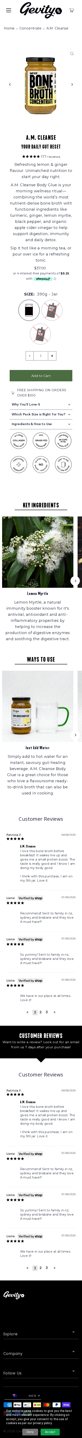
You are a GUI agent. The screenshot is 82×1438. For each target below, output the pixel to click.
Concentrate (31, 28)
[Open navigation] (8, 10)
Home (9, 28)
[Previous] (10, 84)
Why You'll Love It (26, 404)
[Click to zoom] (72, 53)
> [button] (55, 1012)
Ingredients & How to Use (32, 424)
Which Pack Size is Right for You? (39, 414)
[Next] (72, 84)
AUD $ (32, 1395)
